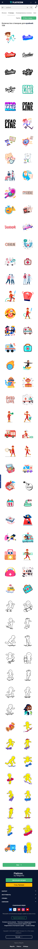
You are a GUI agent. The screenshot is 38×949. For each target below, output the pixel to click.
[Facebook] (10, 909)
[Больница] (10, 175)
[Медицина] (10, 572)
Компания (5, 902)
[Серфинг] (27, 365)
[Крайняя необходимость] (10, 37)
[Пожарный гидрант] (10, 382)
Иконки (4, 13)
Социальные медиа (19, 905)
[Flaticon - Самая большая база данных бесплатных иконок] (16, 2)
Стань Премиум (19, 885)
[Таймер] (10, 210)
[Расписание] (27, 192)
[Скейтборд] (27, 623)
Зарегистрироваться (19, 918)
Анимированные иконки (24, 13)
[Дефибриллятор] (27, 709)
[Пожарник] (27, 382)
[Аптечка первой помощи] (10, 468)
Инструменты (6, 895)
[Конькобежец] (10, 606)
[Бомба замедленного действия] (27, 485)
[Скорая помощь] (27, 227)
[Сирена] (27, 520)
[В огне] (10, 365)
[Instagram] (23, 909)
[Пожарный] (10, 296)
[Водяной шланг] (27, 503)
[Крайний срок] (27, 37)
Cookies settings (30, 925)
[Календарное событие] (10, 503)
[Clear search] (27, 7)
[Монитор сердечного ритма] (27, 210)
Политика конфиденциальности (26, 922)
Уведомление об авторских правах (14, 925)
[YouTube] (27, 909)
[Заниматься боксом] (10, 330)
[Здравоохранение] (27, 244)
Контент (4, 891)
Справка (4, 898)
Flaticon (19, 946)
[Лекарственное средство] (27, 175)
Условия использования (9, 922)
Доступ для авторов (19, 880)
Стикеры (11, 13)
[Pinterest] (19, 909)
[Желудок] (10, 192)
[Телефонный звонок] (10, 313)
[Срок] (10, 227)
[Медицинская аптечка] (10, 554)
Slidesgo (25, 946)
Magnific (12, 946)
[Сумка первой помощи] (27, 348)
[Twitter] (14, 909)
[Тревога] (27, 296)
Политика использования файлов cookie (19, 924)
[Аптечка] (27, 261)
